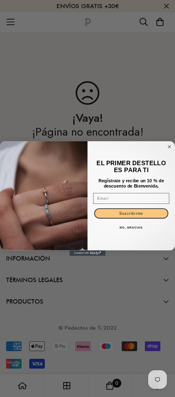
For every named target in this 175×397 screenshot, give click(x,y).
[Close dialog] (169, 147)
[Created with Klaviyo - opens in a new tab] (87, 253)
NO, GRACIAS (131, 227)
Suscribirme (131, 213)
